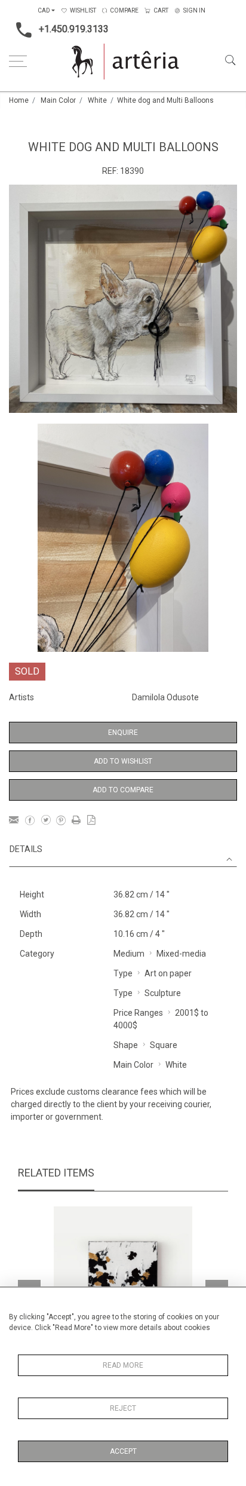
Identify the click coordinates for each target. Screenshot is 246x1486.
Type (123, 973)
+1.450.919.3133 (74, 29)
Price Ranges (138, 1013)
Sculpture (162, 993)
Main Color (58, 100)
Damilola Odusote (165, 697)
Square (163, 1045)
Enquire (123, 732)
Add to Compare (123, 790)
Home (19, 100)
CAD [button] (44, 10)
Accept (123, 1451)
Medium (128, 953)
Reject (123, 1408)
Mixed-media (181, 953)
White (97, 100)
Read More (123, 1365)
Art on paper (168, 973)
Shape (125, 1045)
